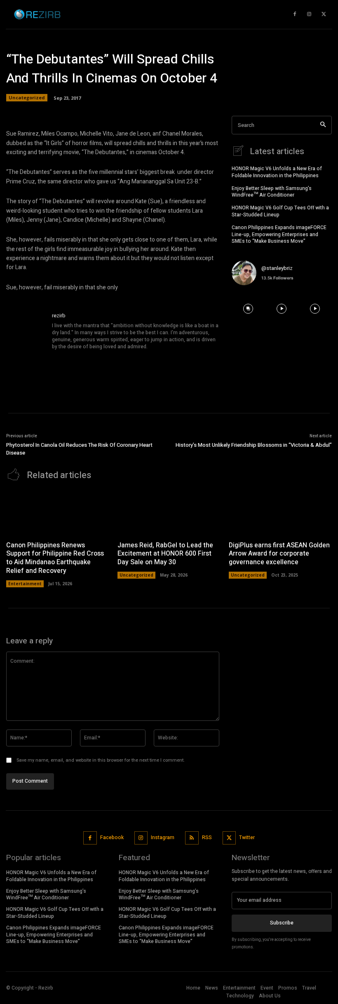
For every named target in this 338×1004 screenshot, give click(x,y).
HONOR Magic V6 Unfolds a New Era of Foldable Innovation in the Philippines (277, 172)
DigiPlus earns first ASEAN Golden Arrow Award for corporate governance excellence (279, 554)
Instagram (162, 837)
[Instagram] (141, 838)
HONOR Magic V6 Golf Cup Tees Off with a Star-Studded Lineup (280, 211)
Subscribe (281, 923)
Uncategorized (136, 575)
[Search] (323, 125)
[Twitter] (229, 838)
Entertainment (25, 583)
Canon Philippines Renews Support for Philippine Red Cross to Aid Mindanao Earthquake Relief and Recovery (55, 558)
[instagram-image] (248, 308)
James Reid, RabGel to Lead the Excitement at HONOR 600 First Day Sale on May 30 (165, 554)
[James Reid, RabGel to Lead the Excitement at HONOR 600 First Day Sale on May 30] (169, 513)
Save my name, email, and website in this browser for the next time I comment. (100, 760)
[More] (281, 104)
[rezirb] (26, 331)
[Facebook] (90, 838)
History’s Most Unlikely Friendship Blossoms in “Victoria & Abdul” (254, 445)
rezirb (59, 315)
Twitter (247, 837)
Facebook (112, 837)
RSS (207, 837)
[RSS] (192, 838)
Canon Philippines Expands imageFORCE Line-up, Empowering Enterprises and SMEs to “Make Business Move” (279, 234)
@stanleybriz (277, 268)
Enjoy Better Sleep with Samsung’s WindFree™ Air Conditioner (272, 192)
